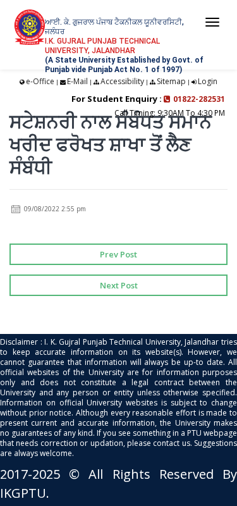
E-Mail (77, 81)
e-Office (40, 81)
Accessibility (122, 81)
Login (207, 81)
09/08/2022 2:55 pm (54, 208)
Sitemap (171, 81)
